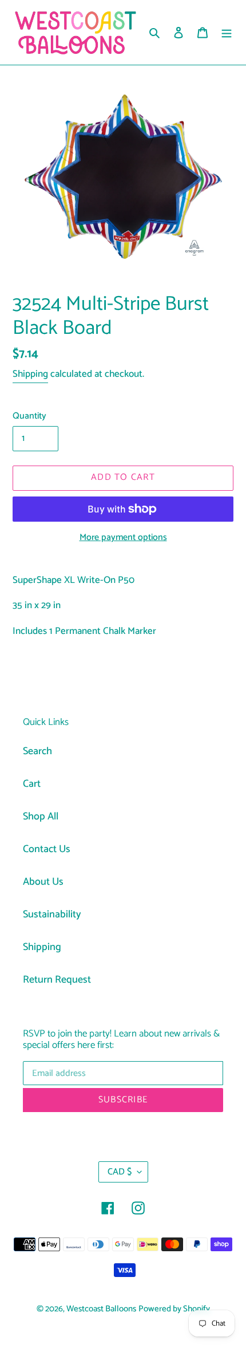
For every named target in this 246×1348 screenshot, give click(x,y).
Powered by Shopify (174, 1309)
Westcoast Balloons (101, 1309)
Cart (32, 784)
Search (37, 751)
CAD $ (120, 1172)
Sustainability (52, 914)
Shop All (40, 816)
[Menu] (227, 32)
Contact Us (46, 849)
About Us (43, 881)
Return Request (57, 979)
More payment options (123, 538)
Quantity (29, 416)
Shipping (30, 374)
